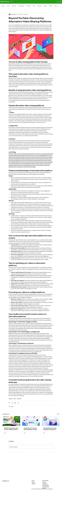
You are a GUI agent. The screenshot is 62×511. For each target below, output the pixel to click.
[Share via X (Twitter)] (12, 402)
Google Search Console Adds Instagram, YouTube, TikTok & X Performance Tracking (31, 448)
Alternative (19, 398)
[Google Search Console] (31, 440)
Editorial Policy (45, 504)
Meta (34, 6)
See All (58, 433)
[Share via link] (18, 402)
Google (45, 6)
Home (33, 500)
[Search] (58, 2)
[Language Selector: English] (12, 1)
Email (4, 421)
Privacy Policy (45, 500)
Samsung (39, 6)
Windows (28, 6)
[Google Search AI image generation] (50, 440)
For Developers (21, 6)
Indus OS (14, 6)
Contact (33, 503)
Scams (8, 6)
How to (14, 398)
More (56, 6)
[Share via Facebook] (9, 402)
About (33, 501)
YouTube (50, 6)
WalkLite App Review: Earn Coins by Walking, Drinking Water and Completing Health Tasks (11, 448)
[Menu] (61, 1)
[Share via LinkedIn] (15, 402)
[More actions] (52, 14)
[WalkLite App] (11, 440)
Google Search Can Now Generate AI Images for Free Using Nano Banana (49, 448)
